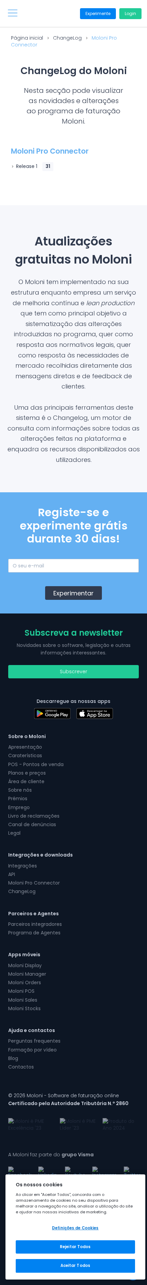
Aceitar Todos (75, 1265)
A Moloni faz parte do (51, 1154)
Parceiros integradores (35, 924)
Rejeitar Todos (75, 1246)
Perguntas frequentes (34, 1040)
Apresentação (25, 747)
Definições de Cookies (75, 1228)
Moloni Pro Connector (34, 882)
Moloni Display (25, 965)
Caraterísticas (25, 755)
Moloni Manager (27, 974)
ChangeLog (67, 37)
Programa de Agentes (34, 932)
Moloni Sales (22, 1000)
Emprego (19, 807)
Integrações (22, 865)
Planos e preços (27, 772)
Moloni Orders (24, 982)
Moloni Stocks (24, 1008)
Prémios (17, 798)
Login (130, 13)
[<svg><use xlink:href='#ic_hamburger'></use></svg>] (12, 13)
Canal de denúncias (32, 824)
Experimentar (73, 593)
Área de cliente (26, 781)
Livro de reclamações (33, 816)
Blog (13, 1058)
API (11, 874)
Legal (14, 833)
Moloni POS (21, 991)
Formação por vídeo (32, 1049)
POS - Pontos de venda (36, 764)
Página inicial (27, 37)
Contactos (21, 1066)
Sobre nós (20, 790)
